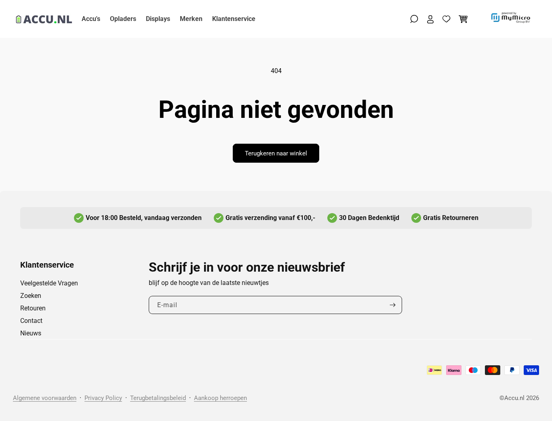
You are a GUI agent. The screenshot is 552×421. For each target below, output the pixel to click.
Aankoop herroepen (220, 398)
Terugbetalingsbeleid (158, 398)
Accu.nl (514, 398)
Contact (31, 321)
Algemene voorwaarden (44, 398)
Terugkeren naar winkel (276, 153)
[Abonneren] (393, 305)
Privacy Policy (103, 398)
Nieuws (30, 333)
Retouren (33, 308)
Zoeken (30, 296)
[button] (414, 19)
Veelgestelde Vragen (49, 283)
